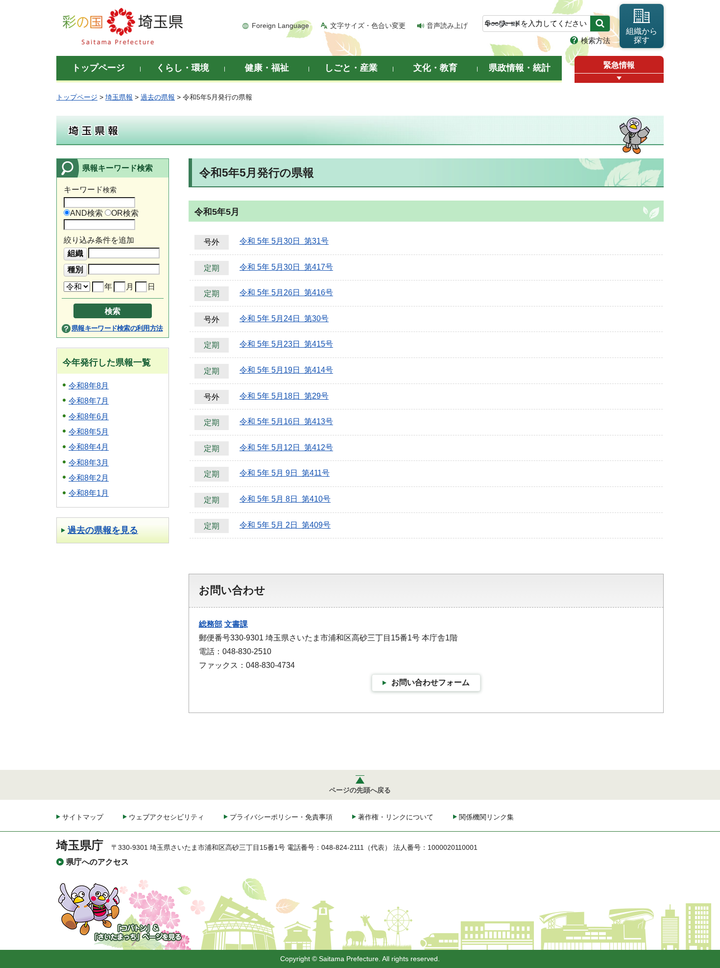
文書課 (236, 624)
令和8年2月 (89, 478)
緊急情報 (619, 65)
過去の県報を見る (103, 530)
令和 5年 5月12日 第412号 (286, 447)
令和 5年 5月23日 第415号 (286, 344)
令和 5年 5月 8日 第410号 (285, 499)
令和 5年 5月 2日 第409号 (285, 525)
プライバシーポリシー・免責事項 (281, 817)
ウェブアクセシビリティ (166, 817)
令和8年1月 (89, 493)
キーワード (90, 189)
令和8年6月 (89, 416)
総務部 (210, 624)
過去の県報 (158, 97)
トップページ (76, 97)
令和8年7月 (89, 401)
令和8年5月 (89, 432)
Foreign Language (280, 25)
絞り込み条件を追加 (99, 240)
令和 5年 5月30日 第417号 (286, 267)
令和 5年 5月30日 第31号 (284, 241)
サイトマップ (82, 817)
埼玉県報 (119, 97)
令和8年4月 (89, 447)
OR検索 (125, 213)
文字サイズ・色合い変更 (368, 25)
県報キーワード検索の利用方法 (117, 328)
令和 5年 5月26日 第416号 (286, 292)
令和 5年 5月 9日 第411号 (285, 473)
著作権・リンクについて (395, 817)
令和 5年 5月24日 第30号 (284, 318)
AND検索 (86, 213)
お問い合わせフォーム (430, 682)
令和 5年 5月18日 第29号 (284, 396)
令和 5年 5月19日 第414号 (286, 370)
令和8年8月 (89, 386)
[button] (619, 78)
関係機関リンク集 (486, 817)
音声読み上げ (447, 25)
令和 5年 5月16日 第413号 (286, 421)
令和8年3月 (89, 463)
